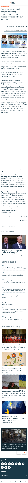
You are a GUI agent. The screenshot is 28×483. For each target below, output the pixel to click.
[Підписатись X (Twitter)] (9, 463)
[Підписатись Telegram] (23, 463)
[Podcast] (5, 467)
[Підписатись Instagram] (16, 463)
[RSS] (2, 467)
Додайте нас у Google (6, 481)
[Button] (10, 26)
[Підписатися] (9, 467)
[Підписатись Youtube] (12, 463)
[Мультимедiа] (15, 481)
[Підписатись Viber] (19, 463)
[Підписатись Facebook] (2, 463)
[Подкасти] (20, 481)
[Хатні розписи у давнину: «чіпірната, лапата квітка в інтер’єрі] (14, 359)
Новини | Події (5, 6)
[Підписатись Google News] (5, 463)
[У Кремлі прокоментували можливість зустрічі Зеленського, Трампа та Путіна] (14, 242)
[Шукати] (25, 481)
